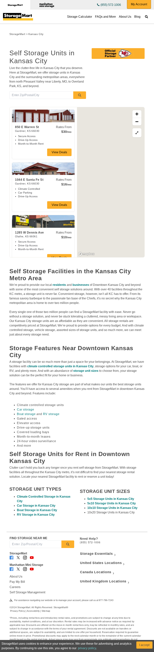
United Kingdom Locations (103, 581)
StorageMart (17, 34)
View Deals (59, 152)
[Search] (79, 95)
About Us (125, 16)
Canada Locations (95, 572)
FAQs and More (105, 16)
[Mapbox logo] (86, 254)
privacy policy (87, 648)
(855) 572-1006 (110, 4)
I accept (144, 645)
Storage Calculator (79, 16)
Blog (137, 16)
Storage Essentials (96, 554)
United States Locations (101, 563)
